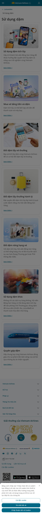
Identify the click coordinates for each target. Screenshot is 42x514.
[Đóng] (39, 486)
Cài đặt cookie (21, 500)
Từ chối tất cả (21, 505)
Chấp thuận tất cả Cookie (20, 510)
